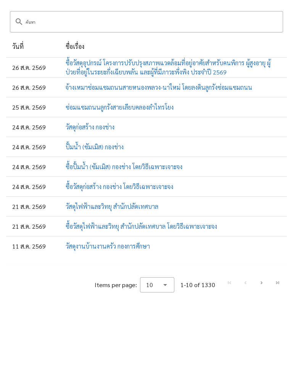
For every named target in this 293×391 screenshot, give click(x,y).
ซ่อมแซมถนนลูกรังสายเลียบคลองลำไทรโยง (120, 107)
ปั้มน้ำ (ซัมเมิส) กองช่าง (95, 147)
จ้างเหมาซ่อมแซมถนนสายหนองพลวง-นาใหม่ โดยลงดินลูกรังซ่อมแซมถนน (159, 87)
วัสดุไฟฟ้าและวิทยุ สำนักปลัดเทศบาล (112, 206)
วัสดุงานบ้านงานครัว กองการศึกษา (108, 246)
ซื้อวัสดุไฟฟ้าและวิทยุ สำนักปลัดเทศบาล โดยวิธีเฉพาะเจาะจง (141, 226)
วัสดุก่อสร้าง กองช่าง (90, 127)
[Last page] (277, 283)
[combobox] (157, 284)
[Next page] (261, 283)
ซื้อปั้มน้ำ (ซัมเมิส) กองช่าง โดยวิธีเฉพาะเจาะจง (124, 167)
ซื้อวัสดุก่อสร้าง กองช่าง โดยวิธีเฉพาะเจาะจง (119, 187)
